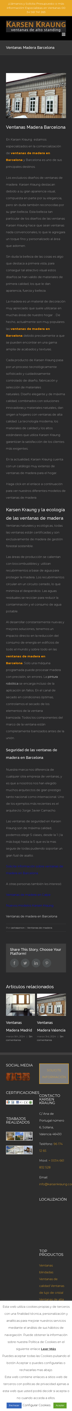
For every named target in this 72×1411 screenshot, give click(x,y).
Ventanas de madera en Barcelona (31, 916)
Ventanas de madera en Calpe (28, 895)
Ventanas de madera (39, 927)
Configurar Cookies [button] (36, 1405)
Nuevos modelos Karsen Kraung (29, 905)
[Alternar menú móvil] (64, 34)
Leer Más (48, 1349)
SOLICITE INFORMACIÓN (54, 1073)
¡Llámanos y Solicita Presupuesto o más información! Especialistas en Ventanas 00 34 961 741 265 (36, 8)
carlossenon (18, 927)
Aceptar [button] (60, 1405)
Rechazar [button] (14, 1405)
